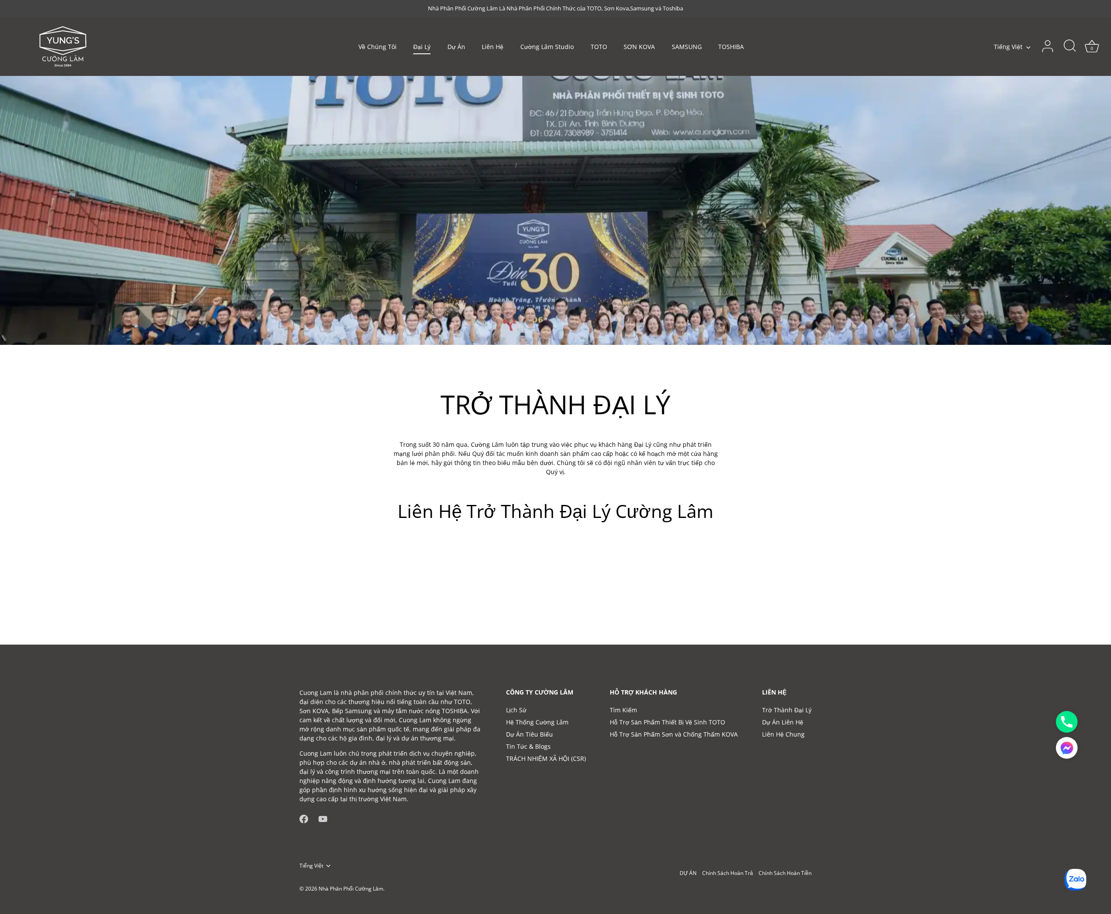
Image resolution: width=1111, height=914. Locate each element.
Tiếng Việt (1008, 47)
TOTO (599, 47)
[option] (555, 210)
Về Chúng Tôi (377, 47)
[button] (1067, 748)
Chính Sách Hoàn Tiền (785, 872)
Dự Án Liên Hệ (782, 722)
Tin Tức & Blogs (528, 746)
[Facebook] (303, 818)
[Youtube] (323, 818)
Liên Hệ (492, 47)
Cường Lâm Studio (547, 47)
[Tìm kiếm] (1069, 46)
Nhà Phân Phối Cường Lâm (351, 888)
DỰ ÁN (688, 872)
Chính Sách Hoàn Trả (727, 872)
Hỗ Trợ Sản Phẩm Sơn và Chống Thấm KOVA (674, 734)
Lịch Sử (516, 710)
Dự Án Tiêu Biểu (529, 734)
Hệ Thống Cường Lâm (537, 722)
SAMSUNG (687, 47)
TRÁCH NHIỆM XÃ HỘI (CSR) (546, 758)
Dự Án (456, 47)
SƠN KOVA (639, 47)
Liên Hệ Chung (783, 734)
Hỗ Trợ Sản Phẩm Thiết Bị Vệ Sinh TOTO (667, 722)
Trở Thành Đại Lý (787, 710)
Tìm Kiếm (623, 710)
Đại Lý (422, 47)
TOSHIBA (731, 47)
